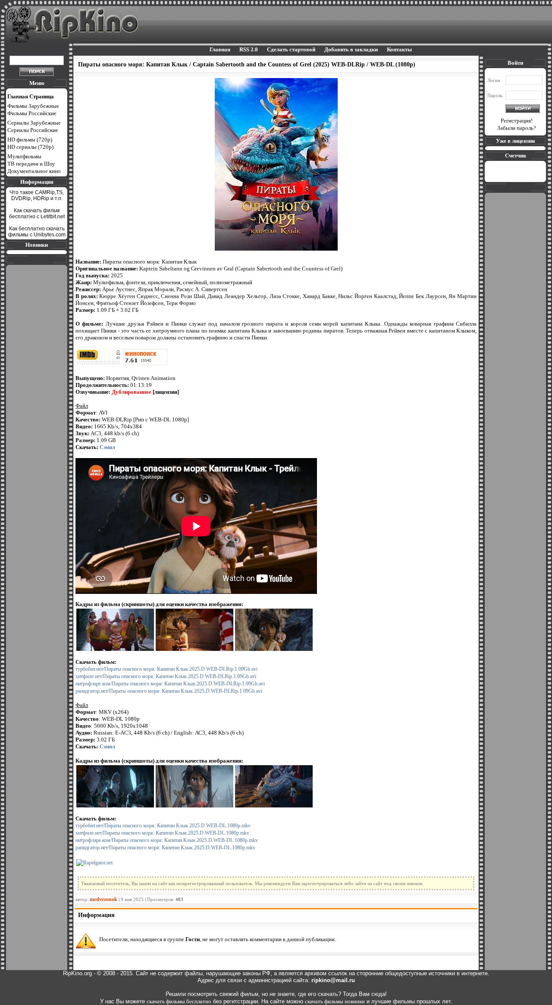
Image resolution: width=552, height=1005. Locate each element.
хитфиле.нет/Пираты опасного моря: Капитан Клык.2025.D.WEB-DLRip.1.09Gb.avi (165, 676)
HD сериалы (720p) (30, 147)
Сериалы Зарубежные (34, 122)
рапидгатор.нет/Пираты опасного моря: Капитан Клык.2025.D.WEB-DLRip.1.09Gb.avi (168, 691)
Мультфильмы (24, 156)
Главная (220, 49)
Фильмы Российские (31, 113)
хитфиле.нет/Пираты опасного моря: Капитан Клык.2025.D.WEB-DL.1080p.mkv (162, 833)
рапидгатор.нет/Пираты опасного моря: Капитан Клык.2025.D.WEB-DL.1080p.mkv (165, 848)
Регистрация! (517, 120)
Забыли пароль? (516, 128)
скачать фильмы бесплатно (179, 1001)
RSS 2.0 (248, 49)
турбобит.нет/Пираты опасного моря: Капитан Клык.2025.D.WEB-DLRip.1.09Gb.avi (166, 669)
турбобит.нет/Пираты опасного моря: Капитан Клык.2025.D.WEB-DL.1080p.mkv (163, 826)
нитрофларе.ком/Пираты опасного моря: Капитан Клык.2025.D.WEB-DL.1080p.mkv (166, 840)
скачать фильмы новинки (335, 1001)
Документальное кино (34, 171)
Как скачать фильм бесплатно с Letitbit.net (37, 213)
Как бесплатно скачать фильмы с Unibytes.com (37, 232)
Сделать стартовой (291, 49)
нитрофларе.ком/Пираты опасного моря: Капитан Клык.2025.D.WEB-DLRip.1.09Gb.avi (170, 684)
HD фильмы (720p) (29, 139)
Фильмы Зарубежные (33, 106)
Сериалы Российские (32, 130)
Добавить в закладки (351, 49)
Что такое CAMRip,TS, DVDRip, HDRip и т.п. (36, 195)
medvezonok (103, 899)
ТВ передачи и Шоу (31, 163)
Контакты (399, 49)
